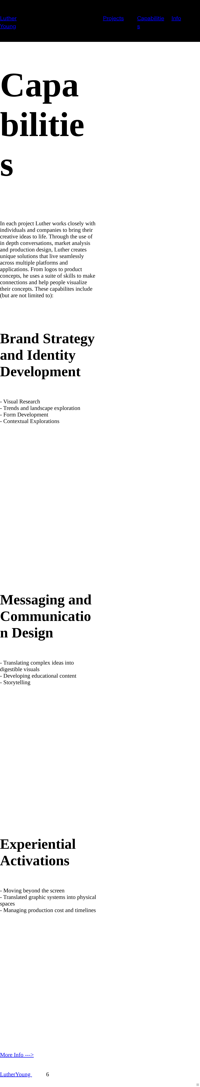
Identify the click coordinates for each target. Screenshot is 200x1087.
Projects (113, 18)
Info (176, 18)
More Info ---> (17, 1055)
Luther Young (8, 22)
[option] (100, 495)
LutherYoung (23, 1074)
